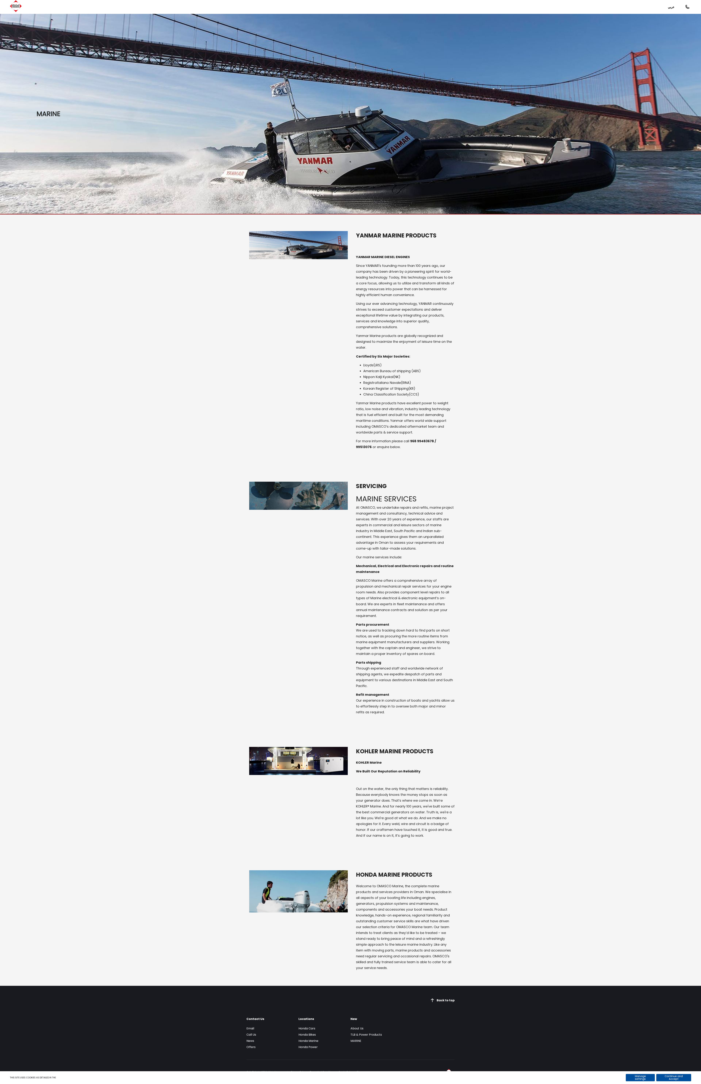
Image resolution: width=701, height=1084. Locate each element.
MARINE (355, 1041)
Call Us (251, 1035)
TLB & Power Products (366, 1035)
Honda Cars (306, 1028)
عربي (671, 7)
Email (250, 1028)
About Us (356, 1028)
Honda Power (308, 1047)
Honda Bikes (307, 1035)
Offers (251, 1047)
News (250, 1041)
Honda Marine (308, 1041)
